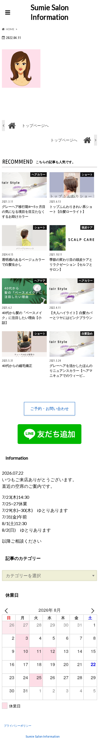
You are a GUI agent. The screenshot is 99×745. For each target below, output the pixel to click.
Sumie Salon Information (50, 12)
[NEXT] (92, 610)
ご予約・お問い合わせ (49, 408)
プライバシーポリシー (17, 725)
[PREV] (7, 610)
